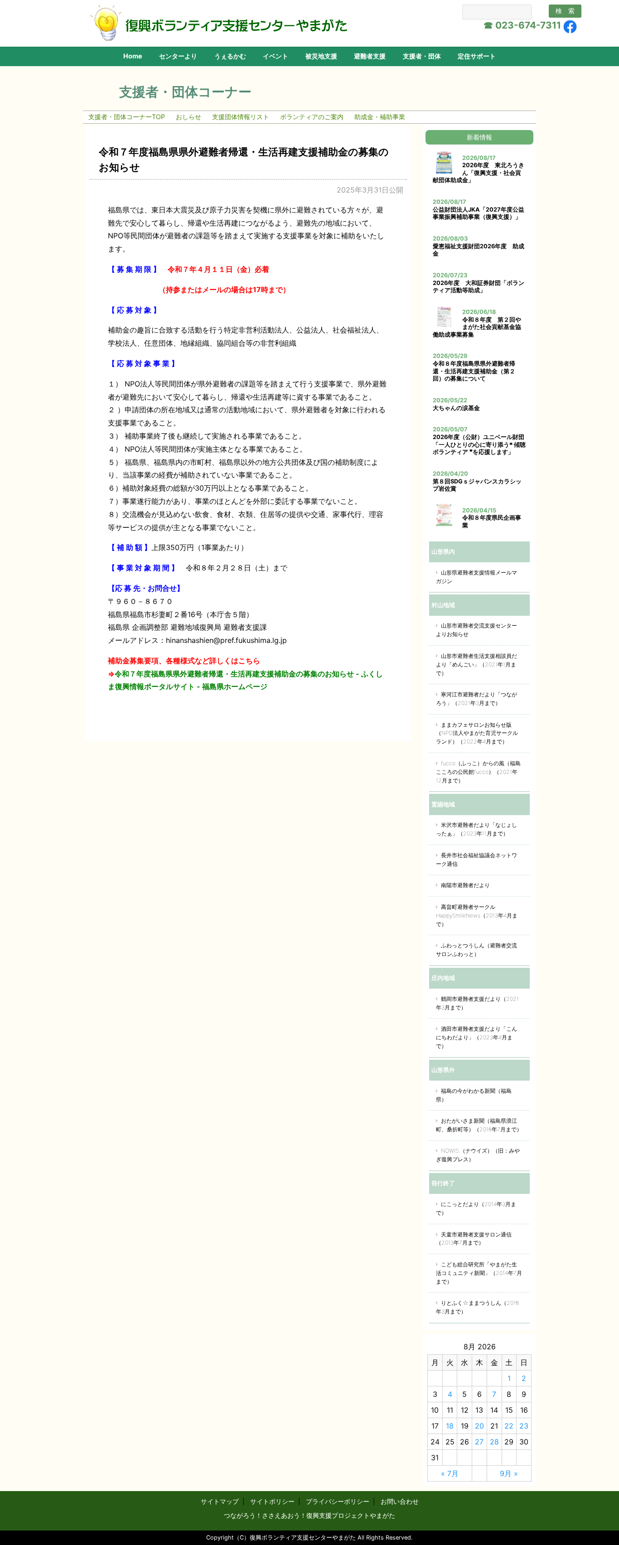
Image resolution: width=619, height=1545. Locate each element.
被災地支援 (321, 56)
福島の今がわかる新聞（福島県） (474, 1095)
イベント (275, 56)
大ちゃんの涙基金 (456, 408)
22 (508, 1425)
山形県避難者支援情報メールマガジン (476, 576)
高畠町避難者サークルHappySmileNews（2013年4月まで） (476, 915)
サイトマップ (220, 1501)
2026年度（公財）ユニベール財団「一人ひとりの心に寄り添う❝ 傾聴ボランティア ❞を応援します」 (479, 444)
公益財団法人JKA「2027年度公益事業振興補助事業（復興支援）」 (478, 213)
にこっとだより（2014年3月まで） (476, 1208)
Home (132, 56)
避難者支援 (370, 56)
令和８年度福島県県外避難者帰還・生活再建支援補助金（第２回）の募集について (474, 371)
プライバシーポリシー (337, 1501)
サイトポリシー (272, 1501)
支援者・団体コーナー (185, 92)
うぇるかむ (230, 56)
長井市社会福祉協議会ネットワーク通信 (476, 859)
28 (494, 1441)
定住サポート (477, 56)
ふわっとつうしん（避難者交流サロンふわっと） (476, 949)
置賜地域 (443, 804)
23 (523, 1425)
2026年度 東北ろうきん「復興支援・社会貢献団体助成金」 (478, 172)
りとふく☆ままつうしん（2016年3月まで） (477, 1307)
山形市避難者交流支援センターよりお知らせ (476, 629)
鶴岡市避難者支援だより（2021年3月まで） (477, 1003)
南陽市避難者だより (465, 885)
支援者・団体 (422, 56)
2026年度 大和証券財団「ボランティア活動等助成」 (478, 287)
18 (450, 1425)
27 (479, 1441)
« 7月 (450, 1473)
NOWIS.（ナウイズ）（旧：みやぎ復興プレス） (478, 1155)
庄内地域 (443, 977)
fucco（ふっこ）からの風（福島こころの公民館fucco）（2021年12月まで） (478, 772)
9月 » (509, 1473)
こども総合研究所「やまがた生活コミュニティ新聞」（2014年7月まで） (479, 1273)
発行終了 (443, 1183)
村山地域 (443, 604)
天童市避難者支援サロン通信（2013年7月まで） (474, 1238)
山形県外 (443, 1069)
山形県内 (443, 551)
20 (479, 1425)
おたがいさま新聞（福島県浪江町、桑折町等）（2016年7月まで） (479, 1125)
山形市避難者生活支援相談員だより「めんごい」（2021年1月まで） (476, 664)
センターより (178, 56)
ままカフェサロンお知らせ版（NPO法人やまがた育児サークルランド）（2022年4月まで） (477, 733)
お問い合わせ (400, 1501)
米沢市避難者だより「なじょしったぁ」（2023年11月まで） (476, 829)
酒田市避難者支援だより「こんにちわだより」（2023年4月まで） (476, 1037)
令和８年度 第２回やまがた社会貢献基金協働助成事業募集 (477, 327)
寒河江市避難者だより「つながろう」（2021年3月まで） (476, 698)
